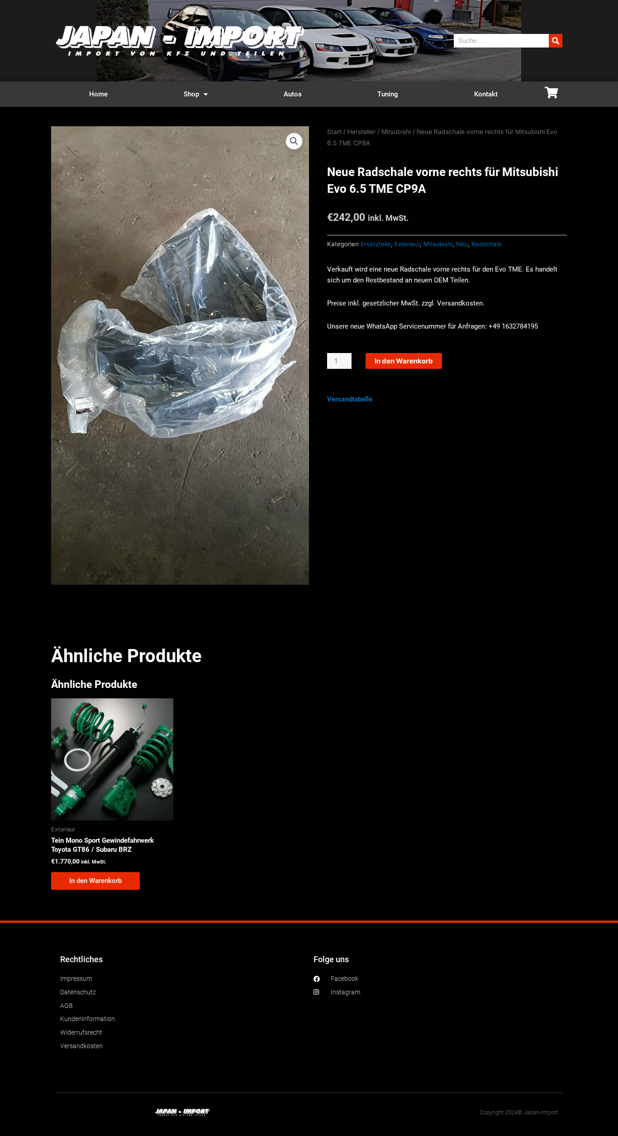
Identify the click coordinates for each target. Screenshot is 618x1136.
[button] (294, 141)
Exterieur (407, 244)
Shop (191, 94)
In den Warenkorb (404, 361)
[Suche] (555, 41)
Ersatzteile (376, 244)
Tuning (387, 94)
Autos (293, 94)
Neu (462, 244)
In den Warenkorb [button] (95, 881)
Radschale (486, 244)
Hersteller (361, 131)
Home (98, 94)
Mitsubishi (396, 131)
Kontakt (486, 94)
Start (334, 131)
